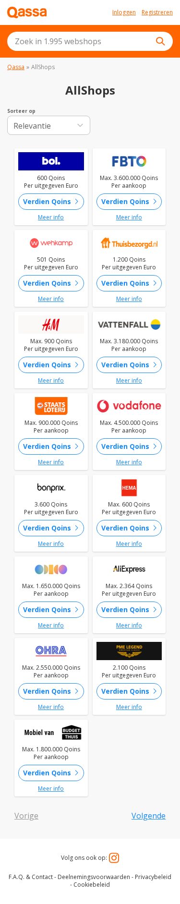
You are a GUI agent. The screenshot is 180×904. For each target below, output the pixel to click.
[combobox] (90, 41)
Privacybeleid (153, 877)
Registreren (157, 12)
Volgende (149, 815)
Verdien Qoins (53, 201)
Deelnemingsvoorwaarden (94, 877)
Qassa (15, 67)
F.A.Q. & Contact (31, 877)
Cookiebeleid (91, 884)
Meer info (51, 217)
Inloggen (124, 12)
